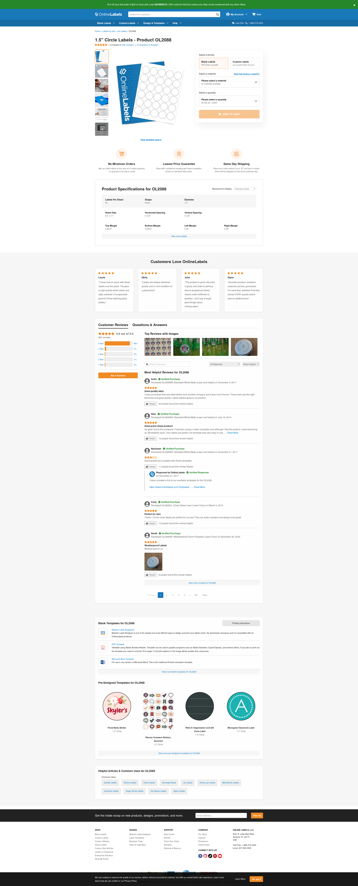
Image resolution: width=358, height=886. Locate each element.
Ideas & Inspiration (137, 844)
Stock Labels (100, 844)
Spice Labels (179, 791)
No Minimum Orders (121, 164)
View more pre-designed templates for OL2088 (179, 753)
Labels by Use (109, 31)
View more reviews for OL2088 (202, 582)
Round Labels (130, 782)
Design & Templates (154, 23)
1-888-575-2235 (256, 23)
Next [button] (205, 595)
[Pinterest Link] (215, 855)
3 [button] (172, 595)
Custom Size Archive (104, 848)
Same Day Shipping (236, 164)
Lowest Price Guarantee (179, 164)
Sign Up (257, 815)
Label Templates (136, 837)
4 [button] (178, 595)
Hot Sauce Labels (158, 791)
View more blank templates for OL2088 (179, 671)
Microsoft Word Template (123, 659)
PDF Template (118, 644)
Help (175, 23)
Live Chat (239, 23)
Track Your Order (171, 841)
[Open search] (217, 14)
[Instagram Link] (205, 855)
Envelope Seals (169, 782)
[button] (213, 63)
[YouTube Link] (220, 855)
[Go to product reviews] (101, 44)
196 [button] (195, 595)
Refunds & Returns (172, 848)
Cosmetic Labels (111, 791)
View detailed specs (150, 139)
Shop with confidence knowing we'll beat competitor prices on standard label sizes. (179, 170)
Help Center (169, 834)
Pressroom (203, 841)
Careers (201, 837)
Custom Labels (127, 23)
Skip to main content (10, 2)
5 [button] (184, 595)
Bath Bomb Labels (230, 782)
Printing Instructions (241, 623)
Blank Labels (104, 23)
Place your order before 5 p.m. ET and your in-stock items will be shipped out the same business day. (236, 170)
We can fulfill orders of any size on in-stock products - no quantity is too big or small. (122, 170)
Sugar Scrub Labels (134, 791)
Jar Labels (122, 31)
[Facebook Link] (200, 855)
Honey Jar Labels (207, 782)
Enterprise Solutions (104, 855)
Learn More (240, 878)
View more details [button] (179, 236)
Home (97, 31)
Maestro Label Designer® (123, 629)
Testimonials (203, 844)
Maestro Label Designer (140, 834)
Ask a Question (118, 375)
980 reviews (127, 44)
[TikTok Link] (210, 855)
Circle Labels (149, 782)
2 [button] (166, 595)
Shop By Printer (102, 858)
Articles (167, 837)
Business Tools (136, 841)
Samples (168, 844)
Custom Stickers (102, 841)
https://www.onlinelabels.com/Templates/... (170, 487)
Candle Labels (110, 782)
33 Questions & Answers (147, 44)
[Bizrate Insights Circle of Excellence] (194, 870)
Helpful (152, 403)
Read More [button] (232, 432)
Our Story (202, 834)
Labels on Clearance (104, 851)
